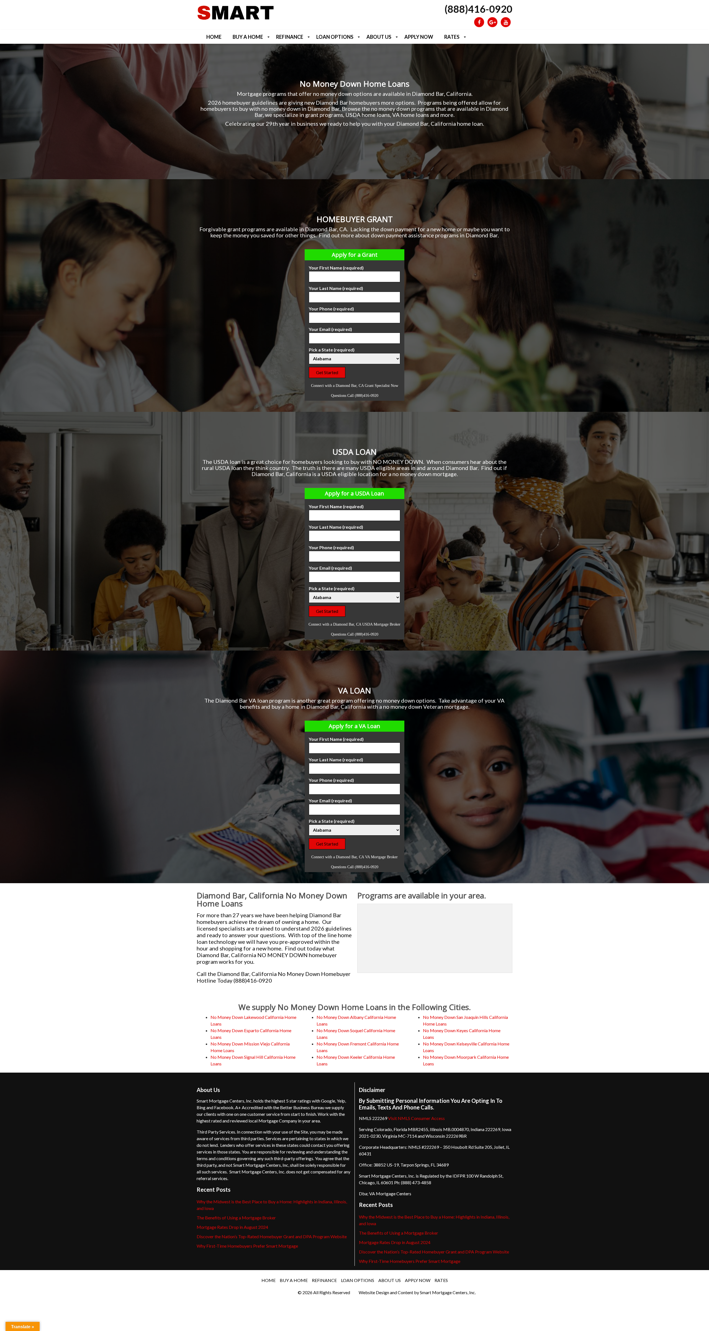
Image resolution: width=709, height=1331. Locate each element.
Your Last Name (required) (336, 288)
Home (214, 37)
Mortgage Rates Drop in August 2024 (232, 1227)
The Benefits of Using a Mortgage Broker (236, 1217)
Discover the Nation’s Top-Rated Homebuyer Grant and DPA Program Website (272, 1236)
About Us (378, 37)
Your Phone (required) (331, 308)
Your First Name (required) (336, 267)
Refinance (289, 37)
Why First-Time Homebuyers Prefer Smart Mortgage (247, 1245)
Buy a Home (248, 37)
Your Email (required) (330, 329)
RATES (451, 37)
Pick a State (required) (331, 349)
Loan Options (334, 37)
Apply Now (418, 37)
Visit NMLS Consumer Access (416, 1118)
